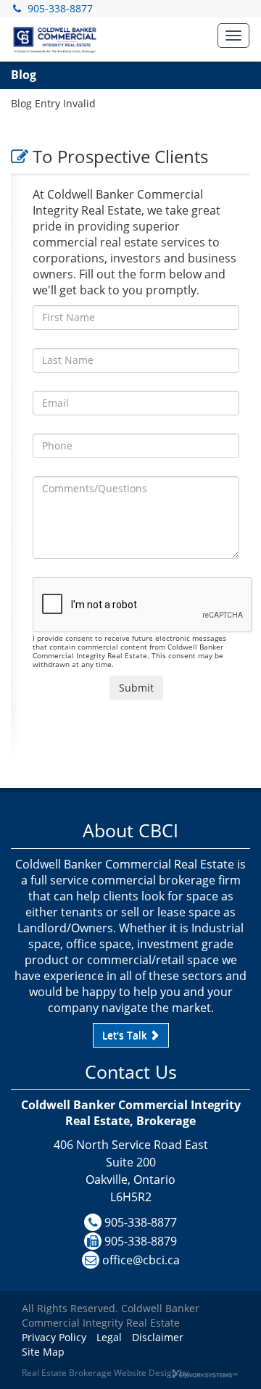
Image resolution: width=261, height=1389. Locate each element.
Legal (109, 1337)
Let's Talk (125, 1035)
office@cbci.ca (141, 1260)
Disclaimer (157, 1337)
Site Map (43, 1352)
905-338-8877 (60, 8)
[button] (233, 35)
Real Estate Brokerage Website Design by (105, 1372)
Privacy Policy (54, 1337)
